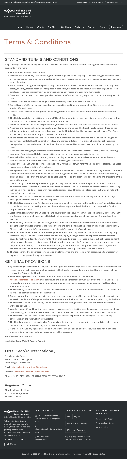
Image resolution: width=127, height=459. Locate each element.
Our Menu (66, 27)
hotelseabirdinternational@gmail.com (29, 367)
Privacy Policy (102, 427)
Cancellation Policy (104, 419)
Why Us (40, 27)
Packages (79, 27)
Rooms (29, 27)
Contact (92, 27)
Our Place (52, 27)
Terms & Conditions (104, 423)
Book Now (116, 27)
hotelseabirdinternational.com (25, 279)
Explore (103, 27)
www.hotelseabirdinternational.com (31, 371)
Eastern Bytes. (99, 454)
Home (19, 27)
